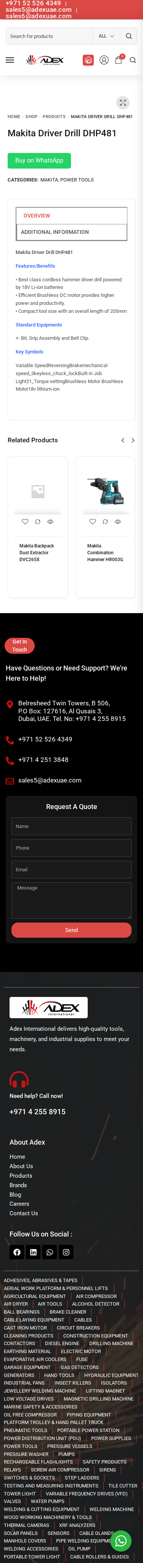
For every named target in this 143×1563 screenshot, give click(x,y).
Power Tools (77, 180)
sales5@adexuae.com (40, 9)
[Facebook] (17, 1252)
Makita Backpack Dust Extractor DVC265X (36, 552)
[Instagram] (66, 1252)
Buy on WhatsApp (39, 160)
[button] (123, 440)
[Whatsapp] (49, 1252)
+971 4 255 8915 (38, 1111)
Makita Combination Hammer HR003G (105, 552)
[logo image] (43, 60)
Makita (49, 180)
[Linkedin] (33, 1252)
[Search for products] (128, 36)
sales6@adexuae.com (39, 16)
